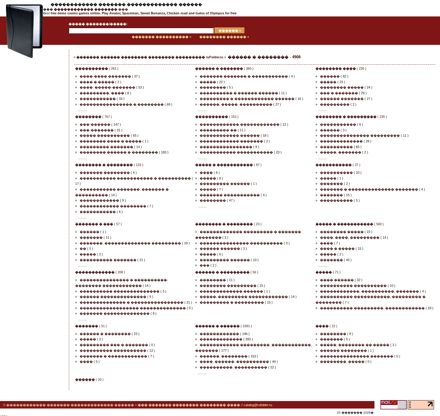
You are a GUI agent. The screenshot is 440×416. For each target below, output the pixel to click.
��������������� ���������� (241, 243)
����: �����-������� (107, 87)
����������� (98, 98)
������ (330, 76)
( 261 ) (97, 68)
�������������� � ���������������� (131, 302)
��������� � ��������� (232, 302)
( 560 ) (349, 224)
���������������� (226, 147)
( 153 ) (217, 116)
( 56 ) (226, 272)
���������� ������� (108, 260)
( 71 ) (328, 272)
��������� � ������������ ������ (247, 98)
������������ (99, 200)
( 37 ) (337, 165)
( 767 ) (93, 116)
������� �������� (105, 172)
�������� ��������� (228, 285)
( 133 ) (109, 165)
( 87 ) (228, 165)
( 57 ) (98, 224)
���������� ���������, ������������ (372, 308)
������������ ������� (231, 141)
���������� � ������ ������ (239, 93)
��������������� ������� (356, 356)
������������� (341, 141)
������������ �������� (113, 206)
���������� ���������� (353, 285)
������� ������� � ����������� (244, 76)
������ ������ (220, 248)
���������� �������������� (120, 291)
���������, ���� (102, 93)
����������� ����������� (236, 152)
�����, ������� (340, 152)
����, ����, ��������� (350, 237)
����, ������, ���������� (234, 361)
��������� (335, 104)
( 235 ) (351, 116)
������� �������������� (115, 313)
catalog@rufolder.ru (258, 405)
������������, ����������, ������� (369, 291)
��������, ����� (342, 361)
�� (83, 248)
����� (208, 82)
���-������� (97, 130)
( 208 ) (100, 272)
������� (331, 183)
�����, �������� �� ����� (354, 345)
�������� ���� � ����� (111, 141)
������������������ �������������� (133, 308)
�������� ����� (342, 87)
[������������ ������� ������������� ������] (21, 43)
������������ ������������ (240, 124)
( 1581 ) (223, 326)
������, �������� (224, 356)
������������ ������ (230, 135)
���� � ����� (97, 82)
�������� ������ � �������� (119, 152)
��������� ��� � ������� (114, 345)
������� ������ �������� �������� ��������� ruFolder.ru (149, 57)
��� (91, 9)
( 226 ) (340, 68)
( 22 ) (326, 326)
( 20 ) (89, 379)
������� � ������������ (113, 356)
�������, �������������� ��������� (130, 243)
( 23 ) (228, 224)
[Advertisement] (28, 142)
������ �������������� (113, 296)
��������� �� (218, 130)
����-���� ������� (105, 76)
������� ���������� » (161, 37)
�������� (213, 87)
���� (206, 172)
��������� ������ (225, 183)
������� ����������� (230, 195)
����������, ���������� (233, 367)
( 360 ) (224, 68)
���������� (336, 147)
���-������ (95, 124)
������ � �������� (105, 334)
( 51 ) (91, 326)
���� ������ (337, 280)
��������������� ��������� (360, 135)
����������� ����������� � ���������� (135, 178)
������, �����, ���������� (236, 104)
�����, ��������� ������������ (244, 296)
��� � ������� (339, 93)
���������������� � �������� (122, 104)
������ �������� (343, 350)
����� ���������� (105, 135)
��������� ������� (106, 147)
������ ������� (342, 98)
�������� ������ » (224, 37)
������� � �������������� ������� (369, 189)
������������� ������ (231, 291)
